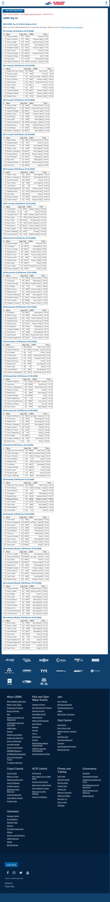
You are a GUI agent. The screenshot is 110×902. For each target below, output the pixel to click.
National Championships (40, 721)
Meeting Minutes (88, 796)
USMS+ (60, 711)
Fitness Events (37, 717)
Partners (10, 731)
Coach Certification (13, 783)
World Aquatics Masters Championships (40, 744)
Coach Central (12, 773)
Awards (9, 842)
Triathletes (60, 805)
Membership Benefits (64, 705)
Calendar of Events (38, 705)
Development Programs (15, 708)
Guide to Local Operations (16, 835)
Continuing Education (14, 795)
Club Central (61, 725)
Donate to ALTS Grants (15, 748)
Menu (3, 4)
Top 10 (34, 734)
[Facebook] (8, 872)
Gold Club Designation (65, 740)
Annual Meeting (12, 819)
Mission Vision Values (14, 705)
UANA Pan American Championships (39, 750)
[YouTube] (27, 872)
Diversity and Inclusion (14, 735)
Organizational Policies (90, 776)
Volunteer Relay (12, 822)
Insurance (60, 743)
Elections (10, 826)
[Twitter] (20, 872)
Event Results (36, 724)
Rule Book (86, 773)
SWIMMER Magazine (14, 751)
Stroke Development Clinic (41, 754)
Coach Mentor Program (15, 798)
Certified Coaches (13, 786)
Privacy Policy (9, 886)
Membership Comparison (66, 714)
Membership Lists (63, 750)
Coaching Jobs (12, 801)
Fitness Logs (61, 789)
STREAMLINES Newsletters (16, 754)
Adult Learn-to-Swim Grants (41, 785)
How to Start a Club (64, 728)
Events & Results (13, 14)
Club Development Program (66, 746)
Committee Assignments (15, 829)
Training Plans (62, 786)
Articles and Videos (63, 796)
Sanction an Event (38, 711)
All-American (36, 737)
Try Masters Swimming (14, 763)
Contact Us (8, 883)
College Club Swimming (15, 738)
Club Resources (62, 737)
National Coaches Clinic (15, 780)
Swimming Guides (63, 780)
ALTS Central (36, 773)
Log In (106, 4)
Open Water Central (39, 714)
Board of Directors (13, 711)
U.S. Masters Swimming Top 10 (31, 14)
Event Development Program (42, 708)
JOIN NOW (11, 864)
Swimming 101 (62, 799)
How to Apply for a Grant (40, 788)
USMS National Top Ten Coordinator (72, 27)
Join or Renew (62, 701)
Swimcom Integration (64, 792)
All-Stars (35, 740)
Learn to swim (62, 802)
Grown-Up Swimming (14, 741)
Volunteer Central (13, 816)
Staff (8, 714)
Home (5, 14)
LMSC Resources (13, 839)
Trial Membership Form (65, 708)
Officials (9, 832)
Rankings (35, 727)
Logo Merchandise (13, 744)
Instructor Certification (39, 797)
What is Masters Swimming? (16, 701)
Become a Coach (13, 776)
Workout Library (62, 783)
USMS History (11, 728)
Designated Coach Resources (13, 790)
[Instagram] (14, 872)
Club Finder (61, 776)
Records (35, 730)
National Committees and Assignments (15, 719)
